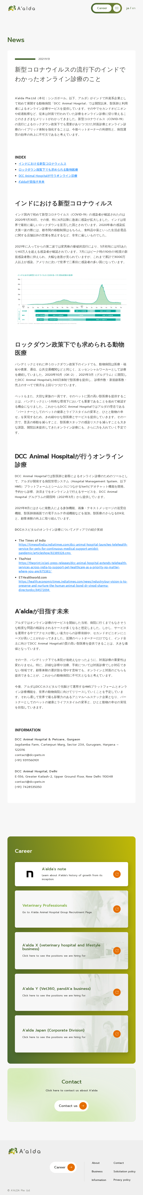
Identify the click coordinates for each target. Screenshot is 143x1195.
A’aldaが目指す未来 (32, 181)
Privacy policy (122, 1180)
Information (99, 1180)
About (96, 1163)
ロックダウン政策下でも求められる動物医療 (48, 169)
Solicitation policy (125, 1171)
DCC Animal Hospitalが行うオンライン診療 (48, 175)
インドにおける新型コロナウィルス (42, 163)
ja (127, 8)
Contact (119, 1163)
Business (97, 1171)
